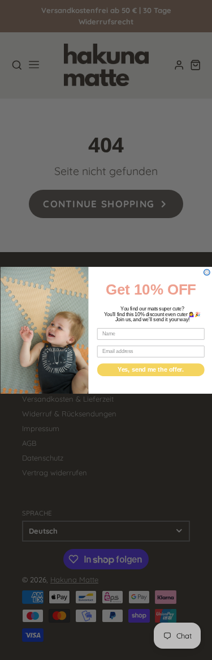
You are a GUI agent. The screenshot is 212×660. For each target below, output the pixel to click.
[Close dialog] (207, 272)
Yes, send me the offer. (151, 369)
